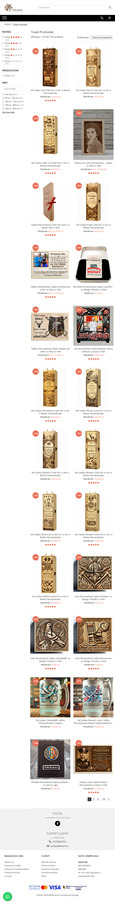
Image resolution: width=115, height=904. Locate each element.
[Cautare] (110, 7)
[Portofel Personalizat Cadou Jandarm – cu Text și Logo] (50, 759)
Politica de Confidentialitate (16, 869)
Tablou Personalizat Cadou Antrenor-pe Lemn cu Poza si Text (50, 288)
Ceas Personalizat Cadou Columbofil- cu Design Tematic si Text (50, 660)
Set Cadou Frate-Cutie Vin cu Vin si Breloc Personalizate (93, 226)
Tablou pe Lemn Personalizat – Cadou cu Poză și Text (93, 164)
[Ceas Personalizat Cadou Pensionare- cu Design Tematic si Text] (93, 635)
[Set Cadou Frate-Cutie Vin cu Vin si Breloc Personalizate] (93, 202)
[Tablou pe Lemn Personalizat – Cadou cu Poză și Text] (93, 134)
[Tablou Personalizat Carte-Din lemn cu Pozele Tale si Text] (50, 202)
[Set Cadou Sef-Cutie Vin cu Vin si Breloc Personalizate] (50, 67)
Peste (7, 37)
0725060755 (59, 841)
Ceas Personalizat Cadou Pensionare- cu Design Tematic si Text (93, 660)
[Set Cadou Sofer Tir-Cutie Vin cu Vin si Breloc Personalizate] (50, 135)
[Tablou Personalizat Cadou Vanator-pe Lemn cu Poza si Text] (50, 326)
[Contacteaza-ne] (102, 18)
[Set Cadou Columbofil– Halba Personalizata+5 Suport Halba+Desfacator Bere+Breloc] (50, 697)
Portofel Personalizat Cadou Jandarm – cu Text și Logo (50, 783)
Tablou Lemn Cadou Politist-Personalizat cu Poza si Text (93, 783)
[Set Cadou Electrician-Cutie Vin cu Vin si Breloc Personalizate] (50, 512)
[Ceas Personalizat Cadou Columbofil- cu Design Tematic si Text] (50, 635)
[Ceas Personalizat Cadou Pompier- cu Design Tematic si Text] (93, 573)
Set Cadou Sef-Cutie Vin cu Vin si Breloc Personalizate (50, 91)
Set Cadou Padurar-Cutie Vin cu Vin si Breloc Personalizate (50, 474)
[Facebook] (57, 823)
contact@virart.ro (59, 845)
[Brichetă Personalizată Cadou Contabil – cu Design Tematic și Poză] (93, 264)
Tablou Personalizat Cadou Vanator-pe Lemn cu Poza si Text (50, 350)
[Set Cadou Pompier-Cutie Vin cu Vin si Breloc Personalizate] (93, 512)
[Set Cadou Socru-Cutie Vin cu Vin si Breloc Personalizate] (93, 67)
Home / (8, 24)
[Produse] (4, 18)
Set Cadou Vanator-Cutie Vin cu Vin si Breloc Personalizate (93, 474)
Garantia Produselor (50, 869)
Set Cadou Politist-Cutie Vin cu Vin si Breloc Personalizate (50, 598)
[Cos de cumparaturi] (109, 18)
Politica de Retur (48, 865)
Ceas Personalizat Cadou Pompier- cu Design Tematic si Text (93, 598)
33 (104, 799)
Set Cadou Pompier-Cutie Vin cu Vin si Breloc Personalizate (93, 536)
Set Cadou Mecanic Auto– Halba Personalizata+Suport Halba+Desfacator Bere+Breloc (93, 721)
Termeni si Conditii (12, 865)
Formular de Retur (49, 872)
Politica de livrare (12, 872)
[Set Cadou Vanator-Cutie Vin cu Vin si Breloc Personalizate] (93, 450)
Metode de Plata (48, 862)
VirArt (7, 75)
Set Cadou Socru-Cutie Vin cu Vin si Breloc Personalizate (93, 91)
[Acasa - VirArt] (17, 7)
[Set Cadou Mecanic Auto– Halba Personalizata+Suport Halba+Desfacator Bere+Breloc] (93, 697)
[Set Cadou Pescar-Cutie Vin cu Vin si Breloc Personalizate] (93, 388)
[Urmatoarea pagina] (109, 799)
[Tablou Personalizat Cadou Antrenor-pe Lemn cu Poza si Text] (50, 264)
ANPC (43, 876)
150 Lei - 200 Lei (12, 105)
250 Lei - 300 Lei (12, 108)
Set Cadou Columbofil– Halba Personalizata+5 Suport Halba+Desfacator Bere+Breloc (50, 721)
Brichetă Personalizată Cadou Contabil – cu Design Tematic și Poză (93, 288)
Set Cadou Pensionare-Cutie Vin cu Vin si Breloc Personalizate (50, 412)
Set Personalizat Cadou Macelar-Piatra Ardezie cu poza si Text (93, 350)
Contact (8, 876)
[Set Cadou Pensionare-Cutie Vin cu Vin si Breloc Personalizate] (50, 388)
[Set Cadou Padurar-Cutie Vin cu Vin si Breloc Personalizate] (50, 450)
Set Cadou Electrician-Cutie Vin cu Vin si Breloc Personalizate (50, 536)
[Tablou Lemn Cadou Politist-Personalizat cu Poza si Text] (93, 759)
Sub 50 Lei (9, 94)
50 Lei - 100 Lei (11, 98)
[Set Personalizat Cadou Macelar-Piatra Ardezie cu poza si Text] (93, 326)
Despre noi (9, 862)
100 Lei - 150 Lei (12, 101)
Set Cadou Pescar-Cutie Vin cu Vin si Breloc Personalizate (93, 412)
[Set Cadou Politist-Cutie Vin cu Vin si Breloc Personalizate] (50, 573)
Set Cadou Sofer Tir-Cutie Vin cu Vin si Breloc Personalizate (50, 164)
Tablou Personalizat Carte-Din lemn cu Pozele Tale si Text (50, 226)
